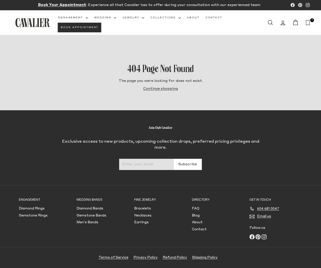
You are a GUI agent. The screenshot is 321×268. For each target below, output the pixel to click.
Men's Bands (87, 222)
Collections (163, 17)
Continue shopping (160, 88)
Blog (196, 215)
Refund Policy (175, 257)
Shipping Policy (205, 257)
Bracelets (142, 208)
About (193, 17)
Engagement (71, 17)
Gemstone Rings (33, 215)
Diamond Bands (89, 208)
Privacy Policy (145, 257)
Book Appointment (79, 27)
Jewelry (131, 17)
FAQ (195, 208)
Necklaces (142, 215)
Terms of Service (113, 257)
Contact (213, 17)
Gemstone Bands (91, 215)
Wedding (103, 17)
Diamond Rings (32, 208)
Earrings (141, 222)
